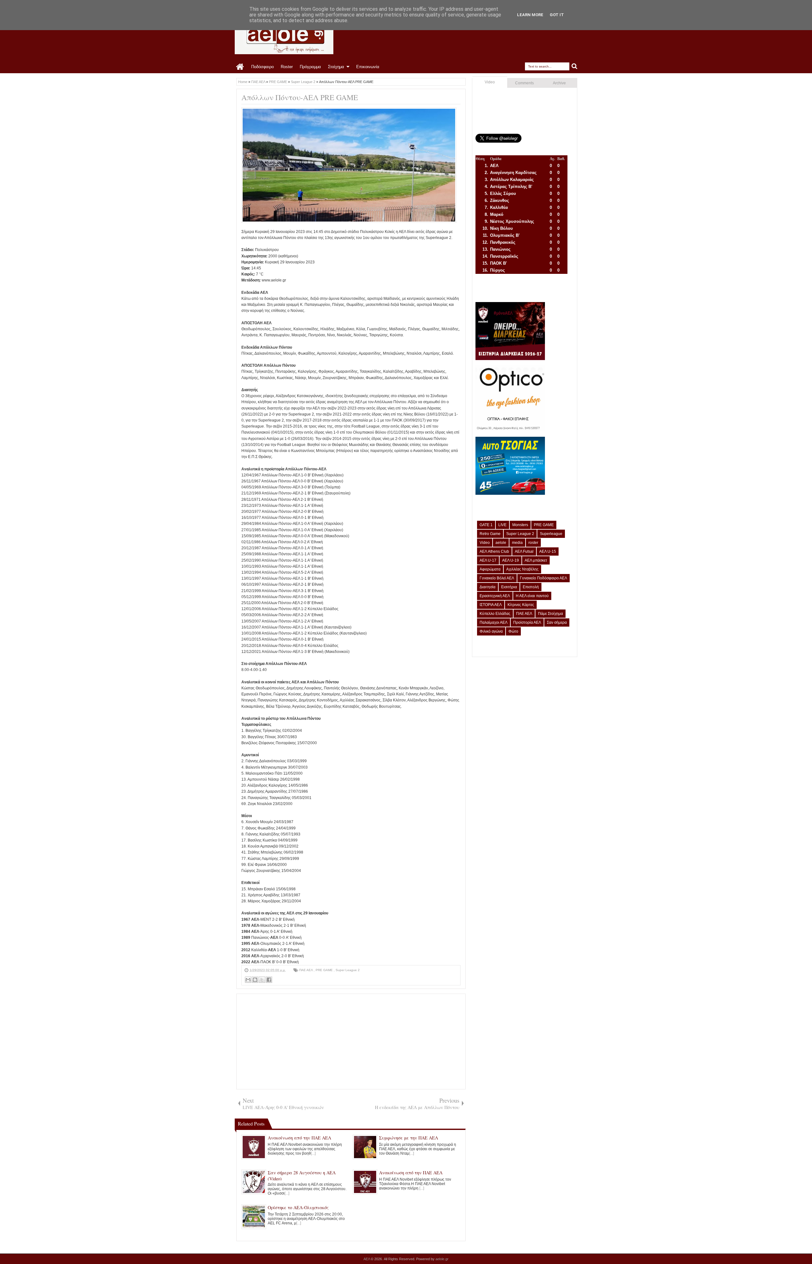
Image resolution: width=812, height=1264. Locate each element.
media (517, 542)
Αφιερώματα (490, 569)
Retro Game (490, 534)
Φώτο (513, 631)
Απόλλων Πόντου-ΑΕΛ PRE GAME (299, 97)
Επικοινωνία (367, 66)
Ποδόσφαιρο (262, 66)
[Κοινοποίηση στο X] (262, 980)
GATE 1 (486, 525)
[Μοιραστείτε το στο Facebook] (269, 980)
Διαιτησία (487, 587)
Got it (557, 14)
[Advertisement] (351, 1041)
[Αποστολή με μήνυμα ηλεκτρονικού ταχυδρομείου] (248, 980)
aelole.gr (442, 1259)
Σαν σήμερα (557, 622)
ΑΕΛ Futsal (524, 551)
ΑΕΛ (367, 1259)
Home (240, 67)
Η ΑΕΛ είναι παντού (532, 596)
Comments (524, 83)
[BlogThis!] (255, 980)
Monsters (520, 525)
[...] (313, 1153)
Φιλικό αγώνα (491, 631)
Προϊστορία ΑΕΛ (527, 622)
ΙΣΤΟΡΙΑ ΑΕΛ (491, 605)
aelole (500, 542)
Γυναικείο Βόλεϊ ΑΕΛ (497, 578)
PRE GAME (325, 970)
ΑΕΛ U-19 (510, 560)
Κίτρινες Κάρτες (521, 605)
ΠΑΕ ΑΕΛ (306, 970)
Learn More (530, 14)
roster (533, 542)
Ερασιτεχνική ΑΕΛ (495, 596)
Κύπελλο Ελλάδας (495, 613)
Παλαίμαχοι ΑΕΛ (494, 622)
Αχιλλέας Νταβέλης (522, 569)
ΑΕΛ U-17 (488, 560)
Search (574, 66)
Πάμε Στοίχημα (550, 613)
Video (490, 82)
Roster (287, 66)
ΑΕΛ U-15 (547, 551)
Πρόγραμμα (310, 66)
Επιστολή (531, 587)
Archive (559, 83)
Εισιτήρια (509, 587)
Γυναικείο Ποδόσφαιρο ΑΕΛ (543, 578)
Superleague (551, 534)
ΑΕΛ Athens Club (494, 551)
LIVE (502, 525)
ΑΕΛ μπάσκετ (536, 560)
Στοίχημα (336, 66)
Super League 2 (348, 970)
